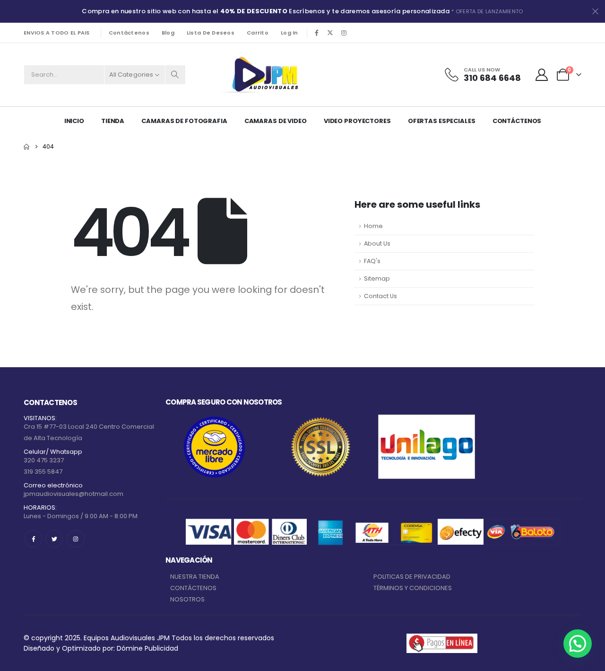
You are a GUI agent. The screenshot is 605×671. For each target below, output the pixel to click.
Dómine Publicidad (147, 648)
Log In (289, 32)
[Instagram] (344, 32)
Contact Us (380, 296)
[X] (330, 32)
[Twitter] (54, 538)
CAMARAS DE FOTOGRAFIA (184, 120)
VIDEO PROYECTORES (357, 120)
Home (373, 226)
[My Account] (542, 75)
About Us (377, 243)
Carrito (257, 32)
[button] (577, 643)
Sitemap (377, 278)
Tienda (112, 120)
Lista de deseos (210, 32)
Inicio (74, 120)
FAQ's (372, 261)
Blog (168, 32)
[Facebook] (317, 32)
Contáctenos (129, 32)
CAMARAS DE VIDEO (275, 120)
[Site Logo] (263, 74)
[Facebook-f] (33, 538)
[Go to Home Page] (26, 146)
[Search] (175, 74)
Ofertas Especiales (441, 120)
